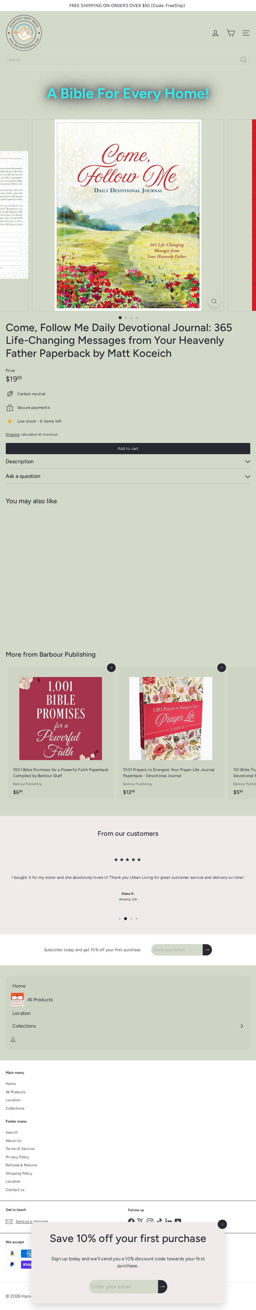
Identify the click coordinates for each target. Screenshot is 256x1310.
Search (12, 1132)
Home (11, 1084)
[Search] (243, 60)
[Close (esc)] (222, 1224)
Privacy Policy (18, 1157)
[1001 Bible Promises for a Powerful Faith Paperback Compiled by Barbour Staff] (60, 733)
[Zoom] (214, 301)
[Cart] (230, 33)
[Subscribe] (162, 1286)
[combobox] (128, 60)
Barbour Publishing (67, 654)
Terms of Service (20, 1149)
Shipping (12, 434)
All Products (15, 1092)
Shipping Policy (19, 1173)
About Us (13, 1141)
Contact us (15, 1190)
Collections (15, 1108)
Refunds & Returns (21, 1165)
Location (13, 1100)
